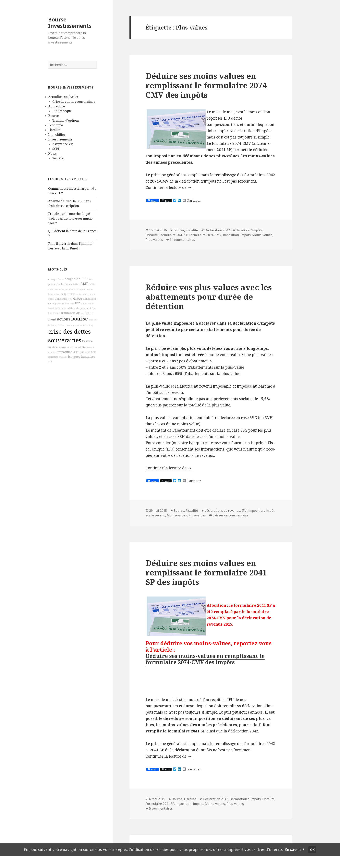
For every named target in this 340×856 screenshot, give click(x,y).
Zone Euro (61, 298)
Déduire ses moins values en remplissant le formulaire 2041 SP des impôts (206, 572)
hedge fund (72, 279)
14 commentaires (182, 239)
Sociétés (58, 158)
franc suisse (54, 294)
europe (52, 279)
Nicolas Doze (63, 325)
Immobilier (56, 134)
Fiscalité (54, 130)
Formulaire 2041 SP (173, 235)
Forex (61, 279)
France (87, 341)
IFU (244, 510)
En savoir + (294, 849)
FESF (69, 347)
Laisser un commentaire (230, 515)
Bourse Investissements (69, 22)
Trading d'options (65, 120)
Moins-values (262, 235)
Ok (312, 850)
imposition (65, 352)
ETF (50, 361)
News (52, 153)
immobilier (79, 347)
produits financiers (64, 303)
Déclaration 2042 (217, 230)
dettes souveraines (85, 294)
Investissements (60, 139)
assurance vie (70, 313)
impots (245, 235)
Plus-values (154, 239)
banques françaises (81, 356)
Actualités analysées (63, 97)
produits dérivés (85, 289)
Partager (194, 200)
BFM (93, 352)
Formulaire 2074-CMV (205, 235)
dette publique (81, 352)
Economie (55, 125)
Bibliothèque (62, 111)
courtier (64, 289)
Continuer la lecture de (169, 187)
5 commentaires (161, 808)
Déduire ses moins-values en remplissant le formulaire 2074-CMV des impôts (205, 659)
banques (53, 356)
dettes (76, 284)
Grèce (77, 298)
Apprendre (56, 106)
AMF (84, 283)
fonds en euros (57, 347)
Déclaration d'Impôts (246, 230)
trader (72, 289)
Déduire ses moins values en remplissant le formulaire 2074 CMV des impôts (206, 85)
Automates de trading (82, 325)
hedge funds (68, 294)
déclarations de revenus (222, 510)
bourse (79, 318)
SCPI (55, 149)
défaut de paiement (79, 308)
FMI (70, 298)
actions (63, 319)
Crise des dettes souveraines (73, 101)
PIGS (84, 279)
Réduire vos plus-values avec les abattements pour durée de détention (209, 296)
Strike (51, 298)
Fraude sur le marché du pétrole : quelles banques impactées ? (70, 218)
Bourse (53, 116)
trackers (63, 357)
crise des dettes (63, 284)
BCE (77, 303)
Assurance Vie (63, 144)
